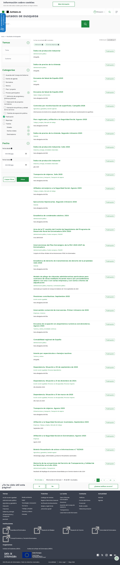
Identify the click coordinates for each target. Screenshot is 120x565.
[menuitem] (31, 497)
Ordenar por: (102, 40)
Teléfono (81, 497)
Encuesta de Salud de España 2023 (48, 78)
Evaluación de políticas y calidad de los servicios (16, 109)
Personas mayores (69, 384)
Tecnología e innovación (29, 503)
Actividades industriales (51, 150)
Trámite (8, 124)
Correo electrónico (84, 500)
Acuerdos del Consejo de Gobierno (16, 75)
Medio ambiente (27, 497)
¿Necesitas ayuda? (46, 509)
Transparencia (51, 468)
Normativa (9, 82)
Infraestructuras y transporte (41, 177)
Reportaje (8, 120)
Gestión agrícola (52, 109)
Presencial (82, 503)
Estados (9, 127)
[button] (99, 12)
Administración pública (39, 54)
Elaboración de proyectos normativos (13, 103)
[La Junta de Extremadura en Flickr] (115, 555)
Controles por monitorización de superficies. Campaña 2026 (59, 106)
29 (111, 480)
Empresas (50, 285)
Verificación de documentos (49, 503)
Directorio (63, 502)
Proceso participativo (12, 93)
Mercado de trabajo (50, 122)
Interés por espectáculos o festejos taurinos (52, 353)
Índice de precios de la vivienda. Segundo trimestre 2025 (57, 133)
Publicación (9, 117)
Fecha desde (6, 148)
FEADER (60, 234)
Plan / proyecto (10, 89)
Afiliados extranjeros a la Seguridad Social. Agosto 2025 (57, 188)
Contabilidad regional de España (47, 340)
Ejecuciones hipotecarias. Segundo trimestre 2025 (55, 202)
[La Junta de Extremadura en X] (102, 555)
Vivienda (35, 136)
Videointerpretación (85, 509)
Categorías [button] (8, 70)
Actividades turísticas (50, 329)
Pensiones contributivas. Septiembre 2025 (51, 296)
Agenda (100, 500)
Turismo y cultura (38, 329)
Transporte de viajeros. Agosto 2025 (49, 408)
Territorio (25, 506)
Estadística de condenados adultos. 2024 (51, 215)
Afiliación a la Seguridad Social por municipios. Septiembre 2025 (61, 422)
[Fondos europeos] (36, 555)
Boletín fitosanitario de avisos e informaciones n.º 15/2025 (58, 449)
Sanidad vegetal (51, 452)
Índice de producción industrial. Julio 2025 (51, 147)
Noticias (100, 497)
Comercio (42, 313)
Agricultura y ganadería (40, 109)
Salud (35, 81)
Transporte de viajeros (57, 177)
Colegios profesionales (43, 95)
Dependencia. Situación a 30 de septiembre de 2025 (55, 367)
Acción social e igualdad (40, 299)
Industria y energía (38, 150)
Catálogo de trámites (47, 497)
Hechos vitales (11, 131)
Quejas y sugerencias (47, 506)
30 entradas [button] (40, 480)
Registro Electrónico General (49, 500)
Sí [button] (39, 486)
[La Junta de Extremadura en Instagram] (106, 555)
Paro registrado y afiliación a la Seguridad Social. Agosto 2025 (60, 119)
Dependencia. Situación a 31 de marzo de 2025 (53, 394)
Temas (6, 43)
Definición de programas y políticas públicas (14, 97)
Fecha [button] (5, 143)
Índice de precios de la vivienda (46, 64)
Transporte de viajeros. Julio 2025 (48, 174)
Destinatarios (11, 134)
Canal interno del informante (68, 513)
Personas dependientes (54, 370)
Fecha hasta (6, 160)
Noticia (8, 86)
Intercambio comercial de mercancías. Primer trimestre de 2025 (61, 310)
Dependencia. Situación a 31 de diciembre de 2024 (54, 381)
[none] (95, 480)
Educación (6, 506)
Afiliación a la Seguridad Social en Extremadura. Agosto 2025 (59, 436)
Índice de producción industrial (46, 51)
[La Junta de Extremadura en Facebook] (98, 555)
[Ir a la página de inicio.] (8, 11)
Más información (63, 4)
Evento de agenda (11, 79)
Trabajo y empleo (38, 122)
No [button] (52, 486)
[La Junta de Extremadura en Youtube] (111, 555)
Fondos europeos (52, 234)
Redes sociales (83, 506)
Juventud (5, 519)
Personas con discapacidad (55, 384)
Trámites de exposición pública (16, 113)
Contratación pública (59, 285)
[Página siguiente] (114, 480)
